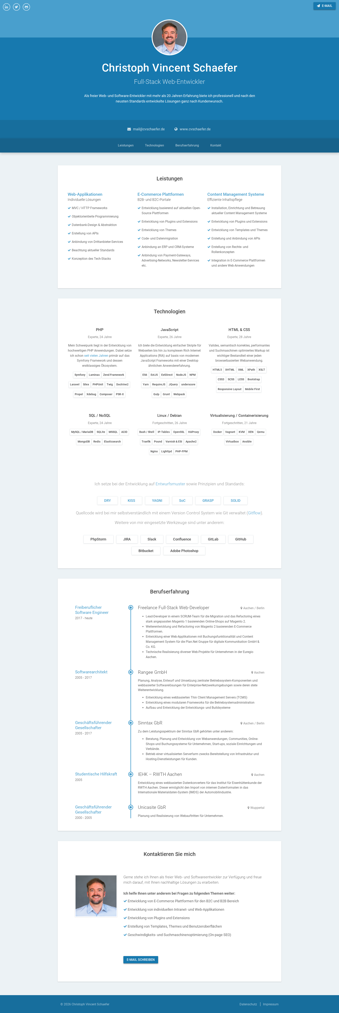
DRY (107, 500)
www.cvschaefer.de (195, 129)
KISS (131, 500)
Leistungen (126, 145)
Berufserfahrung (187, 145)
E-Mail (326, 6)
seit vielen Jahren (96, 355)
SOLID (236, 500)
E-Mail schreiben (141, 960)
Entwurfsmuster (170, 484)
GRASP (208, 500)
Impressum (271, 1004)
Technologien (154, 145)
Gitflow (254, 513)
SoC (182, 500)
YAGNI (157, 500)
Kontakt (215, 145)
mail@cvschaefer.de (149, 129)
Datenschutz (248, 1004)
